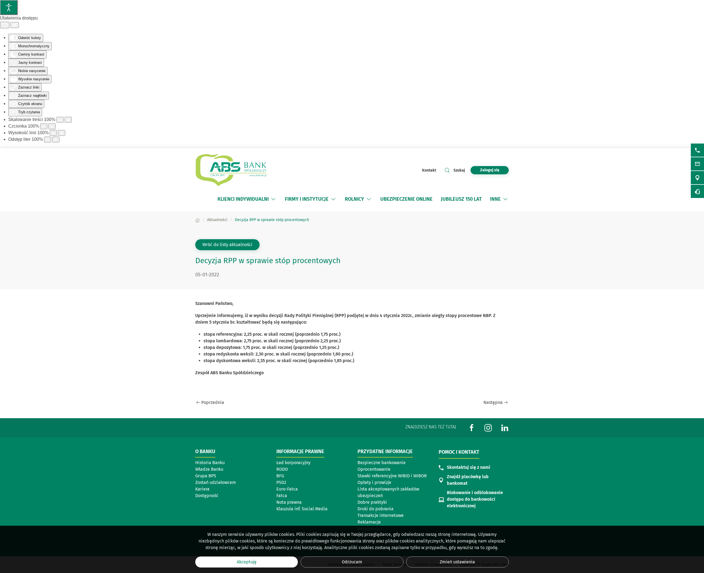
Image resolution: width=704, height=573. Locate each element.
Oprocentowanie (374, 469)
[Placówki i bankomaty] (697, 177)
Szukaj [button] (459, 170)
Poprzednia (212, 402)
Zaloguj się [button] (489, 170)
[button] (273, 199)
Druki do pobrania (376, 508)
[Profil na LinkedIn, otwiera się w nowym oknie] (505, 427)
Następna (493, 402)
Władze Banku (209, 469)
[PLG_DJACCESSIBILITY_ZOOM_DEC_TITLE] (60, 120)
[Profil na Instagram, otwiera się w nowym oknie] (488, 427)
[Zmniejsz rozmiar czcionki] (43, 126)
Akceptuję (247, 561)
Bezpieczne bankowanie (382, 462)
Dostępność (206, 495)
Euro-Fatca (287, 489)
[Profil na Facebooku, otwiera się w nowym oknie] (472, 427)
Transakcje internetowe (381, 515)
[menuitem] (247, 199)
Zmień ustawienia (457, 561)
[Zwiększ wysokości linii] (61, 133)
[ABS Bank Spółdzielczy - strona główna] (231, 170)
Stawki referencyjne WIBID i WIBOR (392, 475)
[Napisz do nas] (697, 163)
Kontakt (429, 170)
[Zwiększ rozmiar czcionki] (52, 126)
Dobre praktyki (372, 502)
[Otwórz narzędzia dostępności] (9, 7)
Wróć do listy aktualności (227, 244)
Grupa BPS (205, 475)
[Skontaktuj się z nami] (697, 150)
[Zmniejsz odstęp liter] (47, 139)
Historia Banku (210, 462)
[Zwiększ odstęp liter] (55, 139)
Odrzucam (352, 561)
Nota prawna (289, 502)
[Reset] (4, 25)
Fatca (281, 495)
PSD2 (281, 482)
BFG (280, 475)
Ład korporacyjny (293, 462)
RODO (282, 469)
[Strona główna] (197, 219)
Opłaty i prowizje (374, 482)
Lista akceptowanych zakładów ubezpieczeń (388, 492)
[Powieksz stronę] (68, 120)
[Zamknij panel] (14, 25)
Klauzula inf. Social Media (302, 508)
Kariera (202, 489)
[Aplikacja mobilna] (697, 191)
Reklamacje (369, 522)
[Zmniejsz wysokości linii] (53, 133)
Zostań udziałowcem (215, 482)
